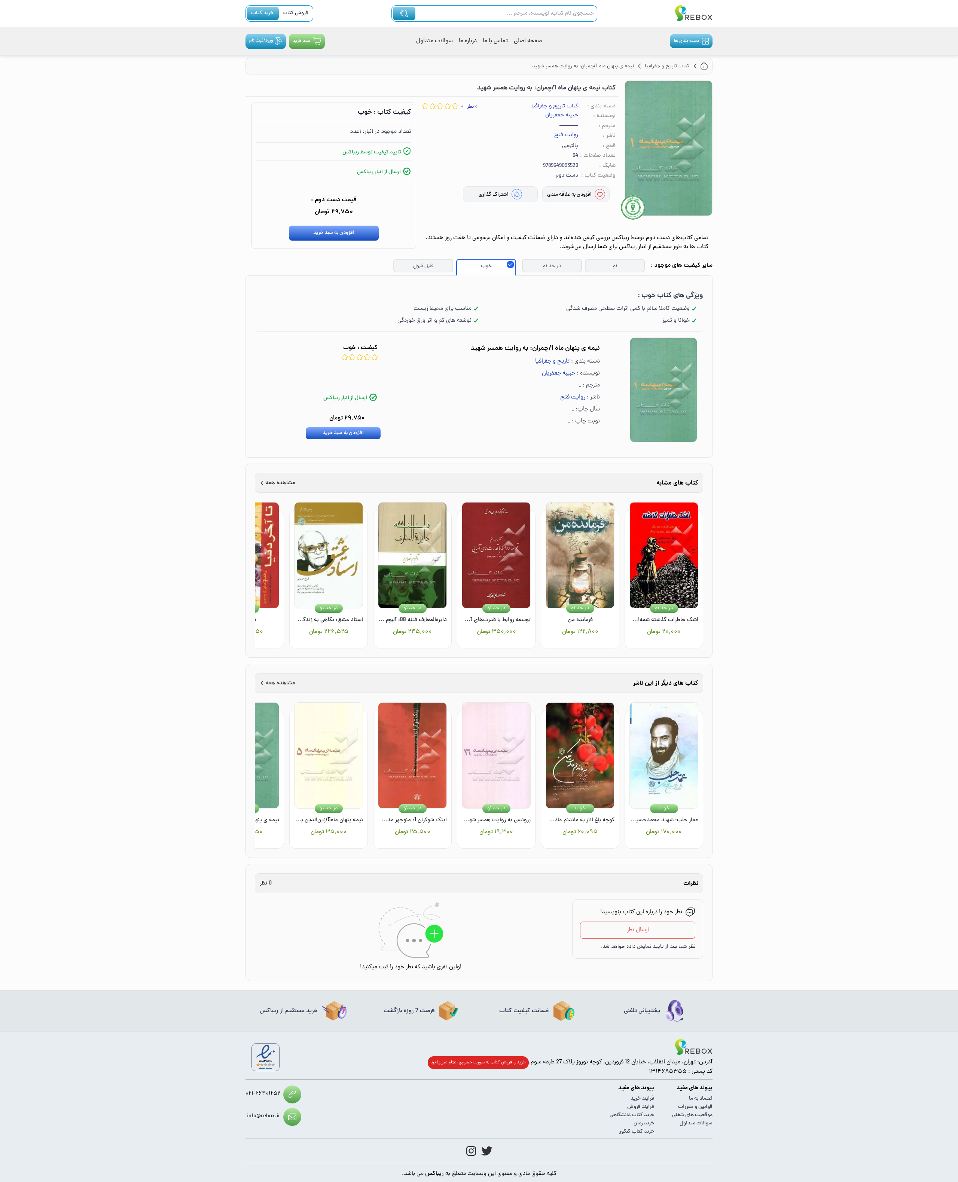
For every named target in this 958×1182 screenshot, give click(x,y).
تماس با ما (495, 41)
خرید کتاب (262, 13)
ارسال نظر (638, 930)
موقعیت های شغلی (692, 1115)
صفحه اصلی (528, 41)
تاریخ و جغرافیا (552, 361)
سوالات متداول (434, 41)
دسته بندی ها (686, 41)
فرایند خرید (642, 1099)
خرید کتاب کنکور (636, 1132)
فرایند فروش (640, 1107)
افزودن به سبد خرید (333, 233)
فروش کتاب (295, 13)
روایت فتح (566, 135)
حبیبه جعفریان (561, 116)
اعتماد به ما (701, 1099)
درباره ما (468, 41)
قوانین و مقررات (695, 1107)
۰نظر (472, 107)
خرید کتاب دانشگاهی (632, 1115)
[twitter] (486, 1151)
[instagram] (471, 1151)
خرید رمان (644, 1123)
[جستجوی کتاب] (404, 13)
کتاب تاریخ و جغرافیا (554, 106)
